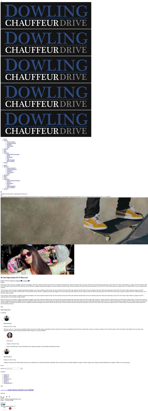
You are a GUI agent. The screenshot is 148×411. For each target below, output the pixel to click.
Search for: (3, 368)
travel (9, 309)
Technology (6, 379)
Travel (5, 380)
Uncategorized (7, 383)
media (10, 390)
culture (2, 309)
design (5, 309)
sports (21, 389)
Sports (5, 377)
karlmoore (18, 280)
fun (6, 390)
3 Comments (25, 280)
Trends (5, 381)
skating (15, 390)
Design (12, 280)
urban (31, 389)
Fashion (6, 376)
